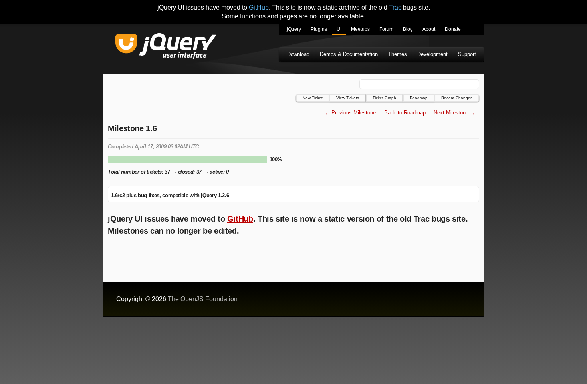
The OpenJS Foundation (203, 299)
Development (432, 54)
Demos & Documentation (349, 54)
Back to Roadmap (405, 113)
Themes (397, 54)
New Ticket (313, 98)
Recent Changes (456, 98)
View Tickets (347, 98)
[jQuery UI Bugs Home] (165, 47)
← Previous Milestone (350, 113)
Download (298, 54)
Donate (453, 29)
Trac (395, 7)
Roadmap (419, 98)
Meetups (360, 29)
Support (467, 54)
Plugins (319, 29)
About (428, 29)
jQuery (294, 29)
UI (339, 29)
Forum (386, 29)
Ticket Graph (384, 98)
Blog (408, 29)
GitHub (259, 7)
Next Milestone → (454, 113)
